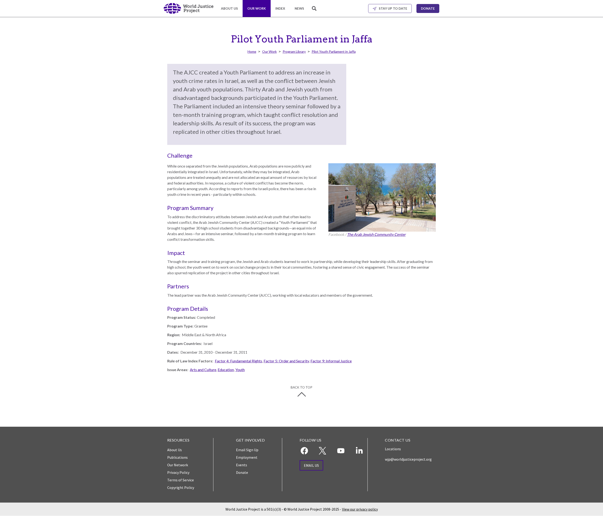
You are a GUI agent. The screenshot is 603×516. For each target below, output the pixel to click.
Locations (393, 448)
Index (280, 8)
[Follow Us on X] (322, 450)
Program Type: (180, 326)
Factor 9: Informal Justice (331, 361)
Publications (177, 457)
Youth (240, 369)
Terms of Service (180, 480)
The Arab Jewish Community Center (376, 234)
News (299, 8)
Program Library (294, 51)
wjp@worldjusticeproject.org (408, 459)
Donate (428, 8)
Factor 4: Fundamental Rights (238, 361)
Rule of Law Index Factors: (190, 361)
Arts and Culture (203, 369)
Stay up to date (393, 8)
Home (252, 51)
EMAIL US (311, 465)
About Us (229, 8)
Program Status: (181, 317)
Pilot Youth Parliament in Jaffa (334, 51)
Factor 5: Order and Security (286, 361)
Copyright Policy (180, 487)
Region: (173, 334)
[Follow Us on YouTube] (341, 450)
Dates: (173, 352)
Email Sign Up (247, 449)
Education (226, 369)
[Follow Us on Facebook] (304, 450)
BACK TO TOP (301, 387)
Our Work (256, 8)
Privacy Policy (178, 472)
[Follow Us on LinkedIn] (359, 450)
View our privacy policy (360, 509)
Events (241, 465)
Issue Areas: (177, 369)
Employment (246, 457)
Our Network (177, 465)
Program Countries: (184, 343)
